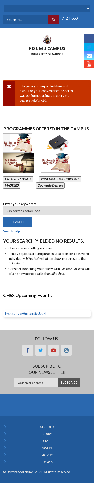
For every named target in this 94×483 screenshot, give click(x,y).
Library (47, 455)
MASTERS (12, 185)
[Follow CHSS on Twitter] (89, 47)
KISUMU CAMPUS (47, 48)
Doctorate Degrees (50, 185)
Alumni (47, 448)
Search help (11, 231)
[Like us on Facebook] (89, 38)
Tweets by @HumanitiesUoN (25, 313)
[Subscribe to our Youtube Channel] (89, 64)
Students (47, 427)
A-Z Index (69, 18)
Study (47, 434)
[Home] (47, 39)
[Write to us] (89, 55)
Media (48, 461)
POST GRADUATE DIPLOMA (60, 179)
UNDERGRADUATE (18, 179)
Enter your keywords (19, 204)
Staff (47, 441)
